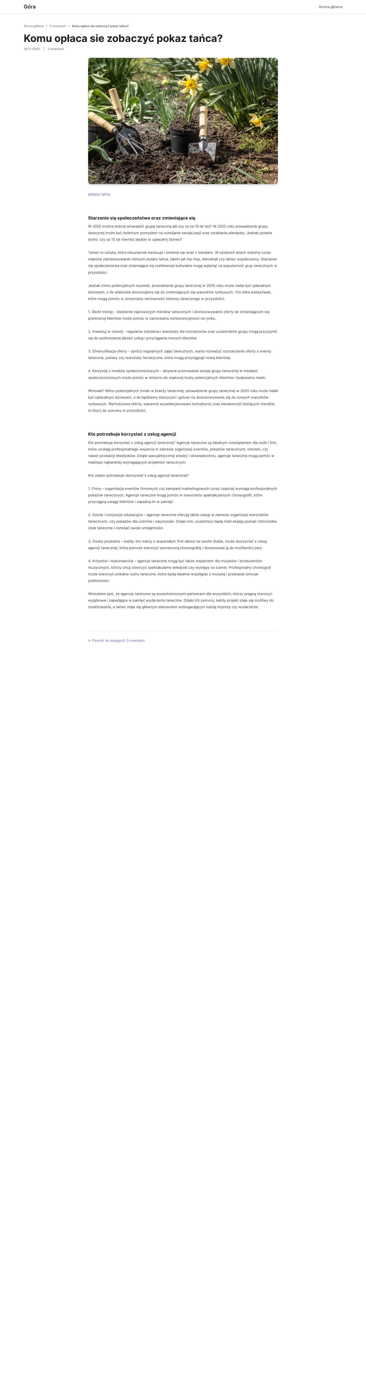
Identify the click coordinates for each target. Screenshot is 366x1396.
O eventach (58, 26)
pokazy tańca (99, 194)
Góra (30, 7)
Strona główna (330, 7)
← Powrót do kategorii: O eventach (116, 640)
